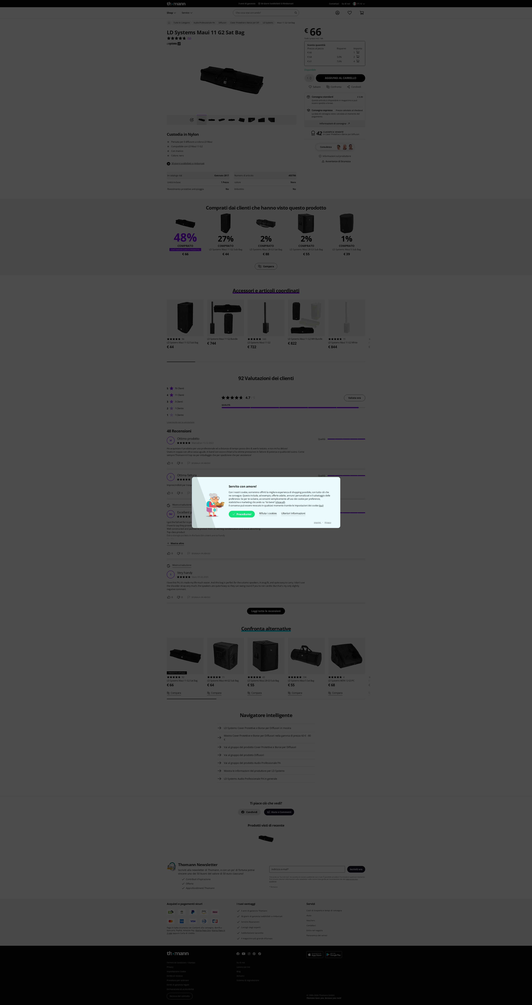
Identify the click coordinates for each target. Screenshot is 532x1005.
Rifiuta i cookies (268, 513)
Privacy (328, 522)
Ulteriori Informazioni (293, 513)
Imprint (317, 522)
